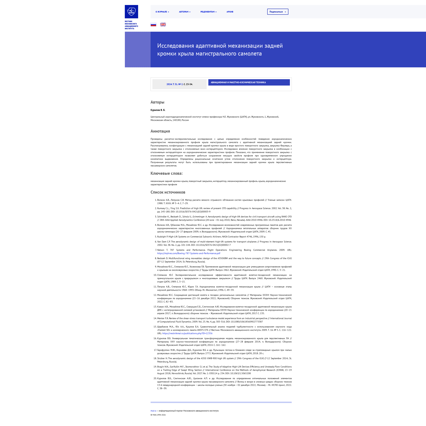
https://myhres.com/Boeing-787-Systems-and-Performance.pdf (188, 253)
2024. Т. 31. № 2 (175, 84)
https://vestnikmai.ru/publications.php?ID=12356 (187, 333)
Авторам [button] (184, 11)
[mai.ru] (131, 11)
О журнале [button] (161, 11)
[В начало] (131, 25)
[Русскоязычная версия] (153, 24)
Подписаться (277, 11)
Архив (230, 11)
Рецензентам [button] (208, 11)
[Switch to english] (163, 24)
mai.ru (153, 410)
